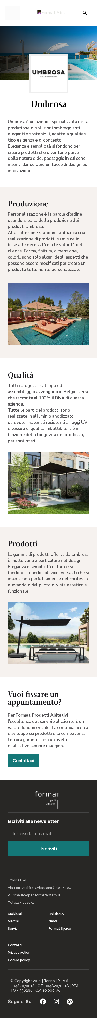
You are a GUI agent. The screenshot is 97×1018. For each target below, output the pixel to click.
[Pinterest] (70, 1001)
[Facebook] (43, 1001)
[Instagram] (56, 1001)
